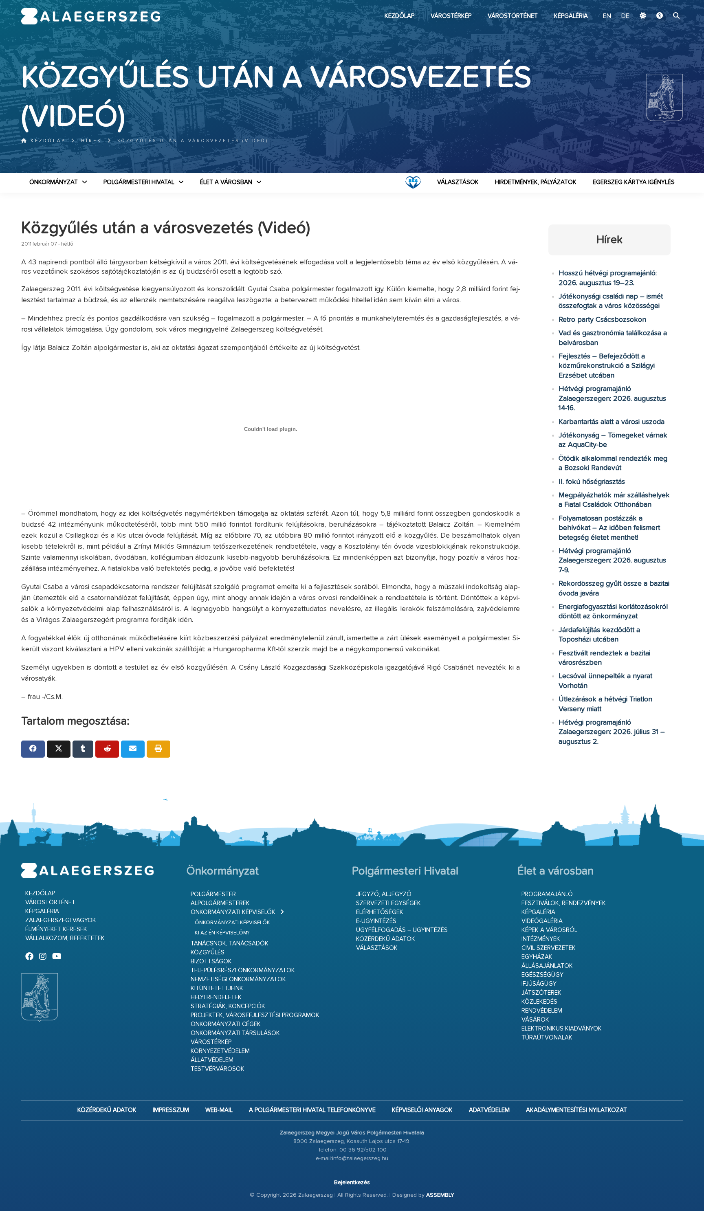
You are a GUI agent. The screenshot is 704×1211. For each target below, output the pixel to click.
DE (625, 16)
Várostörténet (513, 16)
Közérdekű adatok (385, 939)
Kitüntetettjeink (217, 988)
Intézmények (540, 939)
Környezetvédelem (220, 1051)
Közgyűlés (207, 952)
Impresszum (171, 1110)
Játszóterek (541, 993)
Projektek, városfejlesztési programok (255, 1015)
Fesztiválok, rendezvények (563, 903)
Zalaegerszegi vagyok (60, 920)
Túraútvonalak (546, 1038)
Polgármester (213, 894)
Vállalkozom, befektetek (65, 938)
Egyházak (536, 957)
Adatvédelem (489, 1110)
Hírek (91, 140)
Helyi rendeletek (216, 997)
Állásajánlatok (547, 966)
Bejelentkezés (352, 1182)
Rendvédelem (541, 1011)
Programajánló (547, 894)
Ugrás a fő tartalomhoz (662, 4)
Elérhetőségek (379, 912)
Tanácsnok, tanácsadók (229, 944)
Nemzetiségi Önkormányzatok (238, 979)
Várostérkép (451, 16)
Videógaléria (542, 921)
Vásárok (535, 1020)
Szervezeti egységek (388, 903)
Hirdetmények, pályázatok (535, 182)
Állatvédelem (212, 1060)
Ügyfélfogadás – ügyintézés (402, 930)
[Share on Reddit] (107, 749)
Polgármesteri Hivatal (138, 182)
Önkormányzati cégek (226, 1024)
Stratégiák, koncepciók (228, 1006)
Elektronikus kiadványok (561, 1029)
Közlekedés (539, 1002)
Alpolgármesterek (220, 903)
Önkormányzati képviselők (233, 912)
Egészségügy (542, 975)
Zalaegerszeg (90, 16)
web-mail (219, 1110)
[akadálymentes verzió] (659, 16)
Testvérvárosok (217, 1069)
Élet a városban (226, 182)
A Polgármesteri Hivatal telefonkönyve (312, 1110)
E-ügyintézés (376, 921)
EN (607, 16)
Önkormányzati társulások (235, 1033)
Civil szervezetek (548, 948)
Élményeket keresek (56, 929)
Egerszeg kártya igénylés (634, 182)
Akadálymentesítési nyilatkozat (576, 1110)
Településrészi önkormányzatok (243, 970)
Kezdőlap (399, 16)
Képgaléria (571, 16)
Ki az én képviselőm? (222, 933)
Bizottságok (211, 961)
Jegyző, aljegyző (383, 894)
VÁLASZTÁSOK (458, 182)
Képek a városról (549, 930)
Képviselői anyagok (422, 1110)
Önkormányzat (53, 182)
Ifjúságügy (539, 984)
